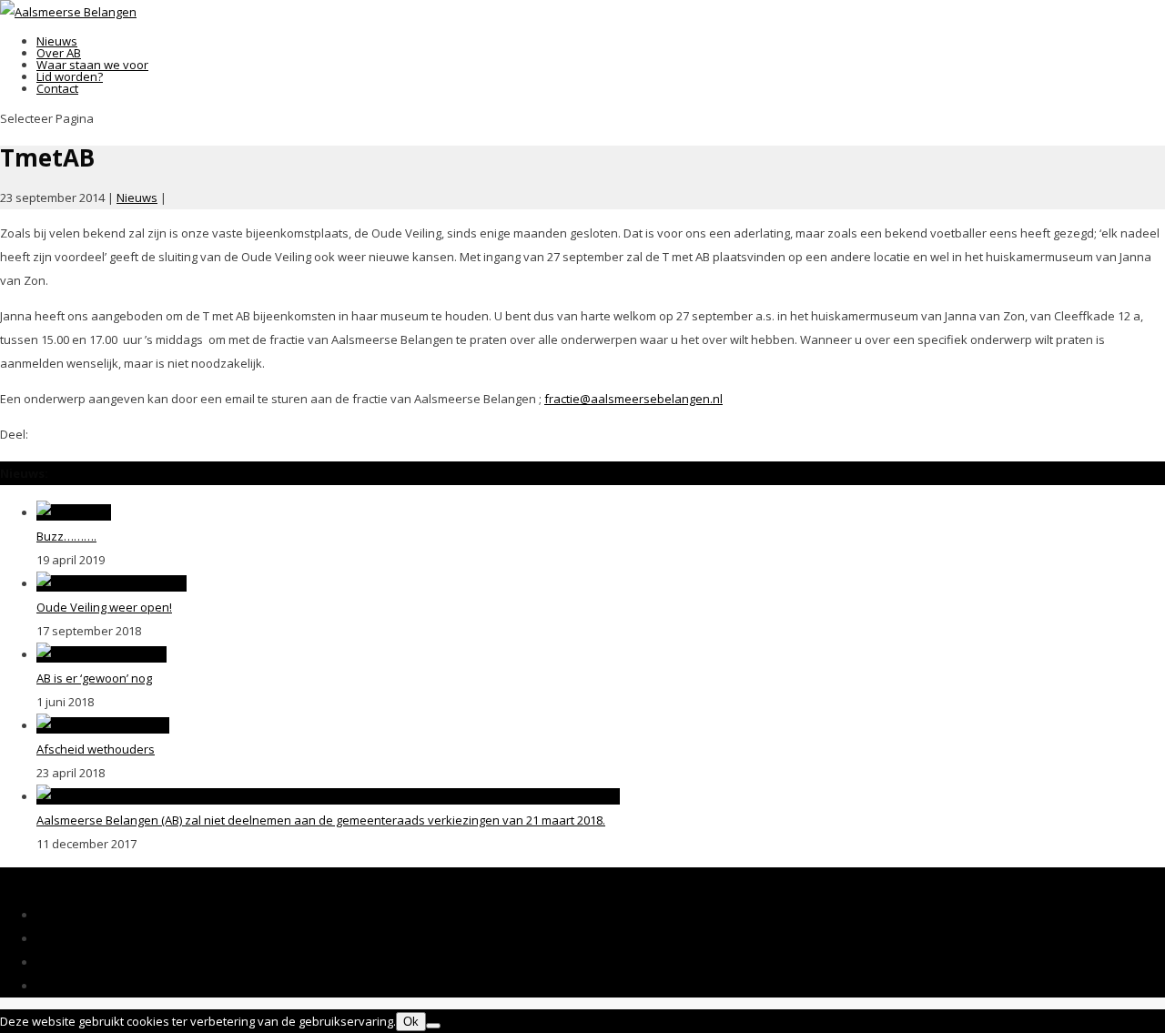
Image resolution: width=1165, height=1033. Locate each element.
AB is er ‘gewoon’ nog (94, 678)
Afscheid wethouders (95, 749)
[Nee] (433, 1025)
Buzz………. (66, 536)
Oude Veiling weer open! (104, 607)
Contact (57, 88)
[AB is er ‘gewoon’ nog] (101, 654)
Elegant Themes (139, 879)
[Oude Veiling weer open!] (111, 583)
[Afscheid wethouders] (102, 725)
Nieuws (136, 197)
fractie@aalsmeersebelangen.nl (633, 398)
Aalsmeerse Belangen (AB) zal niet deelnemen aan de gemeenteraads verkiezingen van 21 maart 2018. (320, 820)
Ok (411, 1021)
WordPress (354, 879)
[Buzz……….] (73, 512)
